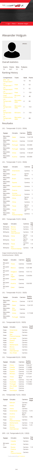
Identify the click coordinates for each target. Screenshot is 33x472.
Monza (13, 227)
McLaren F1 (17, 96)
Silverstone (16, 171)
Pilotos (14, 23)
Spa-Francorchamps (17, 214)
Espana (14, 182)
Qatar (14, 137)
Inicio (3, 23)
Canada (13, 279)
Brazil (14, 175)
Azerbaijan (13, 390)
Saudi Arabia (16, 186)
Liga (8, 23)
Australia (13, 382)
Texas (14, 206)
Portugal (15, 145)
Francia (14, 190)
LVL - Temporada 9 (7, 92)
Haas (16, 85)
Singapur (14, 272)
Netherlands (14, 345)
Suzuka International (16, 194)
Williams (18, 113)
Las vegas (13, 275)
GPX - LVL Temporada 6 (7, 81)
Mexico (13, 268)
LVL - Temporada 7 (7, 84)
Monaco (12, 374)
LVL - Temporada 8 (7, 88)
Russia (13, 447)
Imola (14, 153)
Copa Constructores (8, 96)
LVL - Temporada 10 (7, 101)
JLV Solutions (21, 456)
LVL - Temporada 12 (7, 118)
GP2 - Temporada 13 (7, 112)
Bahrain (14, 141)
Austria (14, 157)
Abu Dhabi (14, 309)
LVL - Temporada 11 (7, 107)
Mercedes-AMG (18, 101)
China (14, 198)
